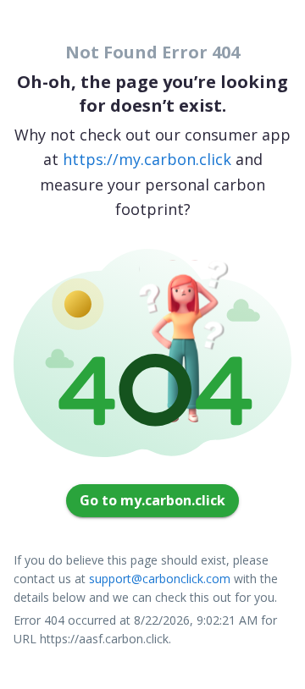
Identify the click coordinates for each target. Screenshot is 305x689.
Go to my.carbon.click (152, 500)
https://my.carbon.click (147, 159)
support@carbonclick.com (159, 578)
